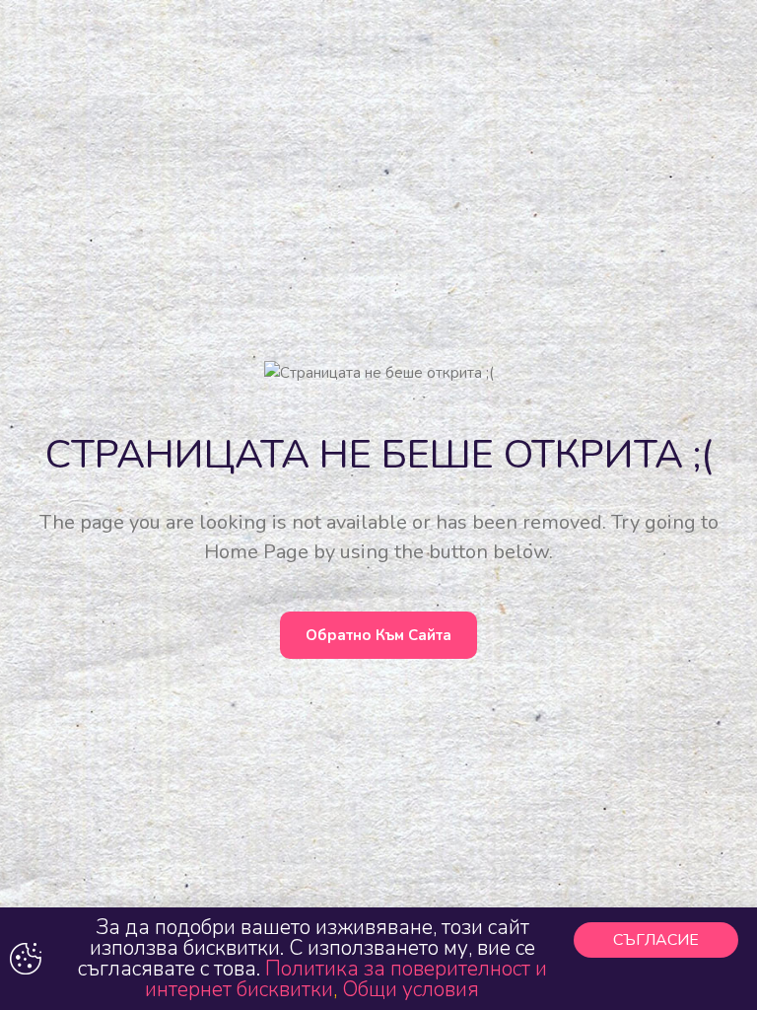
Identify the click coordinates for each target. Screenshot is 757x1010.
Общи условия (410, 989)
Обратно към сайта (378, 635)
